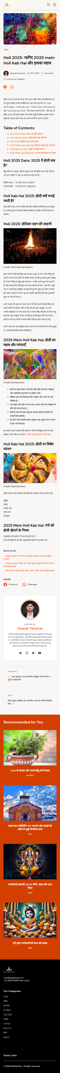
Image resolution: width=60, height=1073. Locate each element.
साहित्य (5, 1019)
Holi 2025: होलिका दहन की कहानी (24, 141)
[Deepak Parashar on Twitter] (33, 653)
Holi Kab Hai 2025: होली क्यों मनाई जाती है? (28, 137)
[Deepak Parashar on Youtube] (39, 653)
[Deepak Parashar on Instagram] (27, 653)
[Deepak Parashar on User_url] (20, 653)
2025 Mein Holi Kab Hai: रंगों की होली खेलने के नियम (33, 153)
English (6, 1037)
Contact (6, 1023)
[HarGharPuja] (6, 4)
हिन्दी (5, 1033)
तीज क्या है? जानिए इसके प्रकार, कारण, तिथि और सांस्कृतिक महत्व (30, 570)
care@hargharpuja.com (13, 978)
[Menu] (55, 5)
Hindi (5, 996)
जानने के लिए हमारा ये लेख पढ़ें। (39, 434)
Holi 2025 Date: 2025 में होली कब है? (26, 133)
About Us (7, 1028)
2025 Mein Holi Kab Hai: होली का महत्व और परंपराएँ (32, 145)
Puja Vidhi (7, 1015)
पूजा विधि (6, 1005)
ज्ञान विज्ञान (7, 1010)
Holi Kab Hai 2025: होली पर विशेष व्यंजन (27, 149)
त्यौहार (6, 50)
